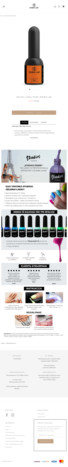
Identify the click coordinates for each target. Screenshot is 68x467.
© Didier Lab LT (7, 461)
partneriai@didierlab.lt (49, 367)
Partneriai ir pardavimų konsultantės (15, 435)
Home (1, 15)
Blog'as (7, 429)
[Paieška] (59, 6)
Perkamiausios (41, 416)
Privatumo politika (10, 438)
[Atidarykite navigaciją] (4, 6)
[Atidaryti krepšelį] (63, 6)
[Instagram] (12, 415)
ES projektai (8, 447)
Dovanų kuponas (9, 432)
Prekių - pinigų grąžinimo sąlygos (14, 444)
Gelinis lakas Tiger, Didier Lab (10, 15)
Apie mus (7, 426)
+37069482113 (17, 359)
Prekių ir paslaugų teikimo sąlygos (14, 441)
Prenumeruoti (45, 441)
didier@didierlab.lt (52, 361)
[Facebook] (6, 415)
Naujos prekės (41, 413)
